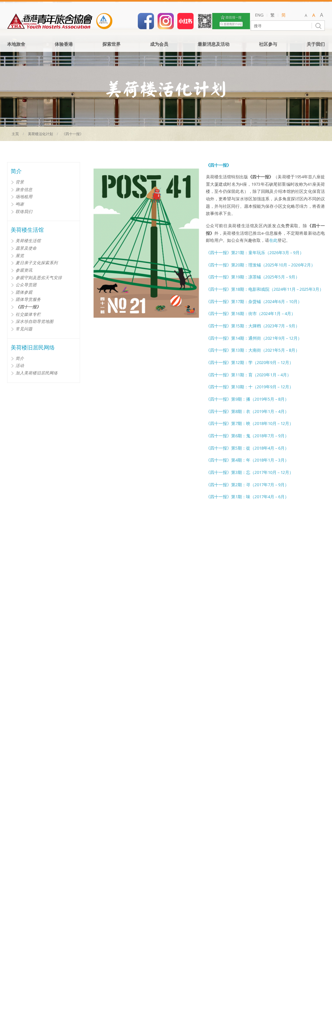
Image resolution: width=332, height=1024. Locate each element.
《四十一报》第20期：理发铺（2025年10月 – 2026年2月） (260, 265)
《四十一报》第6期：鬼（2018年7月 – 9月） (247, 436)
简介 (20, 358)
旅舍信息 (24, 189)
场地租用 (24, 196)
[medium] (313, 15)
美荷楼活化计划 (40, 133)
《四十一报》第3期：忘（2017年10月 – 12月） (249, 472)
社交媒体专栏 (28, 314)
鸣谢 (20, 203)
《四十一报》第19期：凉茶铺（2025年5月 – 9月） (253, 277)
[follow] (165, 20)
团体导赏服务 (28, 299)
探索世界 (111, 44)
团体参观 (24, 292)
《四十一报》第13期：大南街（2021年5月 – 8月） (253, 350)
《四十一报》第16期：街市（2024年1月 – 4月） (250, 313)
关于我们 (316, 44)
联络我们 (24, 211)
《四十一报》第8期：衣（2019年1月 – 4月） (247, 411)
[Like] (146, 20)
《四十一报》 (28, 306)
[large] (321, 15)
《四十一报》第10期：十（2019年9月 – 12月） (249, 387)
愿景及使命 (26, 248)
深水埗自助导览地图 (34, 321)
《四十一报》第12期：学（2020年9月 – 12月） (249, 362)
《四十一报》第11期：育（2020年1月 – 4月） (248, 375)
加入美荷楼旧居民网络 (37, 372)
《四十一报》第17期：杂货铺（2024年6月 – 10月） (254, 301)
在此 (273, 240)
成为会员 (159, 44)
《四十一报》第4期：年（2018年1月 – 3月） (247, 460)
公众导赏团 (26, 284)
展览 (20, 255)
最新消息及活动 (214, 44)
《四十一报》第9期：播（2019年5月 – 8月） (247, 399)
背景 (20, 181)
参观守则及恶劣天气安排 (39, 277)
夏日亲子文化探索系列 (37, 262)
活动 (20, 365)
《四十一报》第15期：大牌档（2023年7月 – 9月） (253, 326)
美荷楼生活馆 (28, 240)
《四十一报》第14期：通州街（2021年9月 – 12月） (254, 338)
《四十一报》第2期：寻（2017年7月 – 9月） (247, 485)
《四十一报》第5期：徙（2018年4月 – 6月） (247, 448)
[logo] (60, 21)
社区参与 (268, 44)
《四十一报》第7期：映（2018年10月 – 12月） (249, 423)
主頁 (15, 133)
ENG (259, 15)
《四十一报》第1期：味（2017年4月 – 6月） (247, 497)
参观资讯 (24, 270)
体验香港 (64, 44)
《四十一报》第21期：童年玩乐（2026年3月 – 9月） (255, 252)
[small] (305, 15)
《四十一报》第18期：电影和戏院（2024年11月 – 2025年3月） (265, 289)
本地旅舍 (16, 44)
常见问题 (24, 328)
